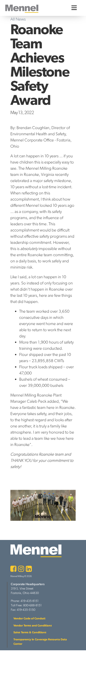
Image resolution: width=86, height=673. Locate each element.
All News (18, 19)
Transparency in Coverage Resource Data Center (40, 641)
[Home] (21, 9)
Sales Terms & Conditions (29, 632)
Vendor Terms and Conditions (32, 625)
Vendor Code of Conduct (29, 618)
